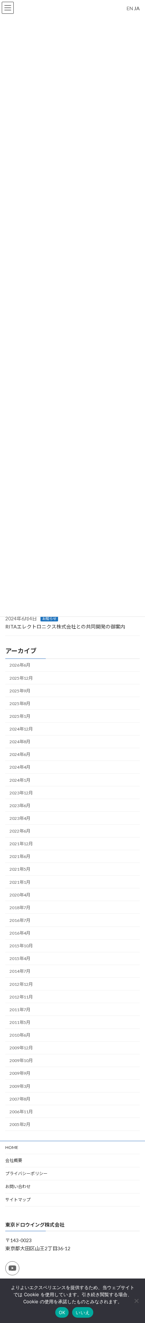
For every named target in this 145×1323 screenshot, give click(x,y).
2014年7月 (20, 971)
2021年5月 (20, 869)
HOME (11, 1147)
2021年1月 (20, 882)
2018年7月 (20, 907)
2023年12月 (21, 792)
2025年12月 (21, 678)
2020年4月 (20, 895)
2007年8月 (20, 1099)
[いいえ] (136, 1300)
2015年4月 (20, 958)
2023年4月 (20, 818)
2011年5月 (20, 1022)
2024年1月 (20, 780)
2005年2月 (20, 1124)
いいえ (83, 1312)
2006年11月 (21, 1111)
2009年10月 (21, 1060)
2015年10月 (21, 946)
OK (62, 1312)
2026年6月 (20, 665)
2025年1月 (20, 716)
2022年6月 (20, 831)
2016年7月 (20, 920)
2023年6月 (20, 805)
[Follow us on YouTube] (12, 1268)
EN (130, 8)
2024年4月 (20, 767)
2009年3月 (20, 1086)
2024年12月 (21, 729)
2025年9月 (20, 690)
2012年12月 (21, 984)
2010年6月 (20, 1035)
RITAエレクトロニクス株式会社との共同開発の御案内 (65, 627)
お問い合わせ (18, 1186)
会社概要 (13, 1160)
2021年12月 (21, 844)
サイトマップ (18, 1199)
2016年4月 (20, 933)
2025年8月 (20, 703)
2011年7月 (20, 1009)
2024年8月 (20, 742)
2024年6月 (20, 754)
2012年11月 (21, 997)
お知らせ (49, 619)
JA (137, 8)
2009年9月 (20, 1073)
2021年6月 (20, 856)
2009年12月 (21, 1048)
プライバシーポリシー (26, 1173)
